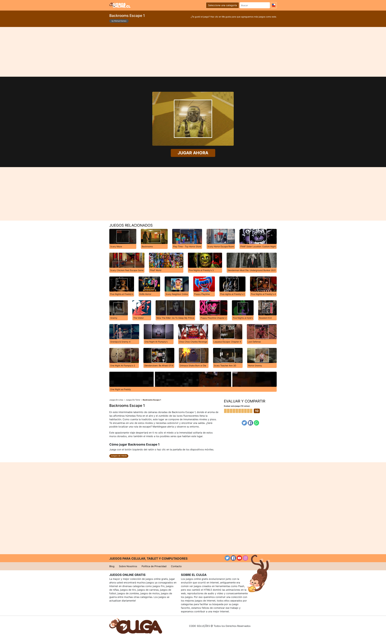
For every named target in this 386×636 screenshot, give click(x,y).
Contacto (176, 566)
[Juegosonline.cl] (119, 4)
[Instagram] (245, 558)
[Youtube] (239, 558)
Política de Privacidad (154, 566)
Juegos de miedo (119, 455)
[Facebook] (250, 423)
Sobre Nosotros (128, 566)
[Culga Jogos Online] (135, 625)
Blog (111, 566)
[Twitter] (244, 423)
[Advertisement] (193, 52)
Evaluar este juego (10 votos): (237, 406)
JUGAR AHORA (193, 153)
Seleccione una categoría (222, 5)
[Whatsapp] (256, 423)
